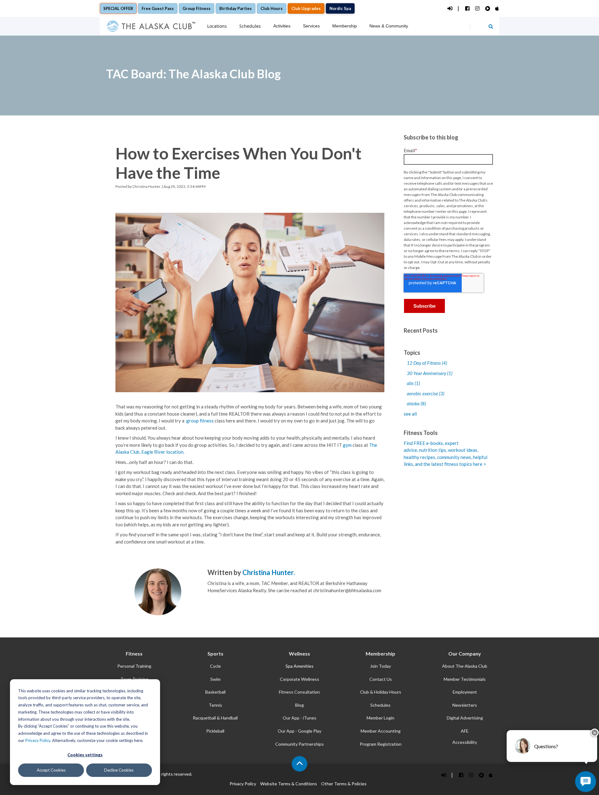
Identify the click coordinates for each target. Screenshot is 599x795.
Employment (465, 692)
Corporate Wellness (299, 679)
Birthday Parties (235, 8)
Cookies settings (85, 754)
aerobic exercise (425, 393)
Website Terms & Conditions (288, 783)
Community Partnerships (299, 744)
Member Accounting (381, 731)
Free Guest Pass (158, 8)
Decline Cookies (119, 770)
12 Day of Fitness (427, 363)
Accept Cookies (51, 770)
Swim (215, 679)
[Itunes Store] (491, 775)
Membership (344, 25)
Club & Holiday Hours (380, 692)
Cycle (215, 666)
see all (410, 414)
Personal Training (134, 666)
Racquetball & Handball (215, 717)
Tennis (215, 705)
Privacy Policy (37, 740)
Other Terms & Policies (344, 783)
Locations (217, 26)
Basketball (215, 692)
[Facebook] (467, 9)
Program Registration (381, 744)
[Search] (491, 26)
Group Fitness (197, 8)
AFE (465, 731)
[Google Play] (487, 9)
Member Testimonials (465, 679)
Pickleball (215, 731)
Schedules (250, 26)
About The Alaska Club (464, 666)
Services (311, 25)
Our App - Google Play (299, 731)
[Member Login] (449, 9)
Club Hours (272, 8)
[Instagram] (477, 9)
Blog (299, 705)
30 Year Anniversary (429, 373)
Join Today (380, 666)
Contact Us (380, 679)
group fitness (200, 420)
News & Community (388, 25)
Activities (281, 25)
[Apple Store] (497, 9)
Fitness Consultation (299, 692)
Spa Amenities (299, 666)
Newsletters (464, 705)
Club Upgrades (306, 8)
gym (347, 445)
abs (413, 383)
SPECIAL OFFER (118, 8)
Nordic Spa (340, 8)
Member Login (380, 717)
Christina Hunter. (146, 186)
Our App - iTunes (299, 717)
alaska (416, 403)
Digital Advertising (465, 717)
